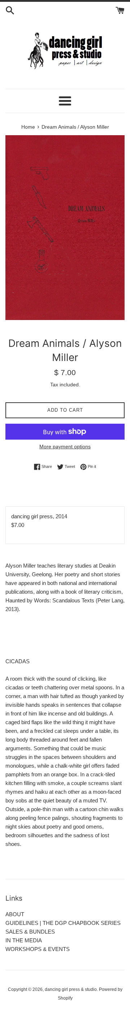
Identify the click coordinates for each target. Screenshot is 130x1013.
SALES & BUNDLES (30, 932)
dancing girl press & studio (71, 989)
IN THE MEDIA (23, 940)
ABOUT (14, 914)
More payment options (65, 446)
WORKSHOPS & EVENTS (37, 949)
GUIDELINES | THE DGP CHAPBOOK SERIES (63, 923)
